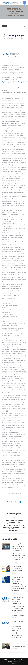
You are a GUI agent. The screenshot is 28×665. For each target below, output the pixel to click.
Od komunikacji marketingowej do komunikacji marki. (17, 568)
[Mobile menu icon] (24, 3)
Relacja (4, 26)
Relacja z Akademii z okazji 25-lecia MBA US (18, 645)
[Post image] (6, 546)
